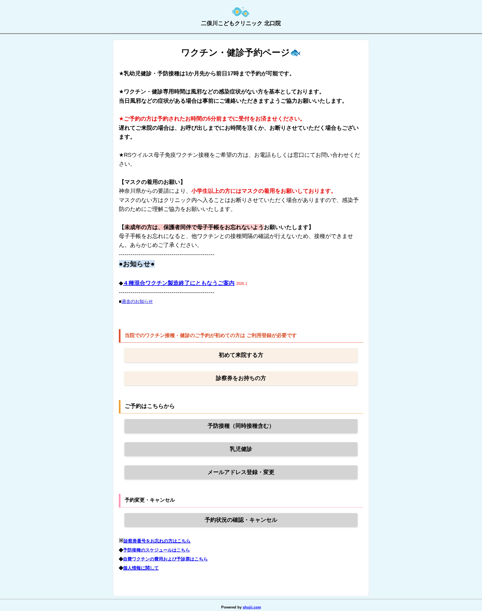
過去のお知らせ (137, 301)
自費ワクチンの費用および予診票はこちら (165, 559)
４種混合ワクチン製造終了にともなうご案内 (179, 283)
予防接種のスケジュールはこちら (156, 550)
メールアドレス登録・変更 (241, 472)
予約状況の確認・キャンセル (241, 520)
